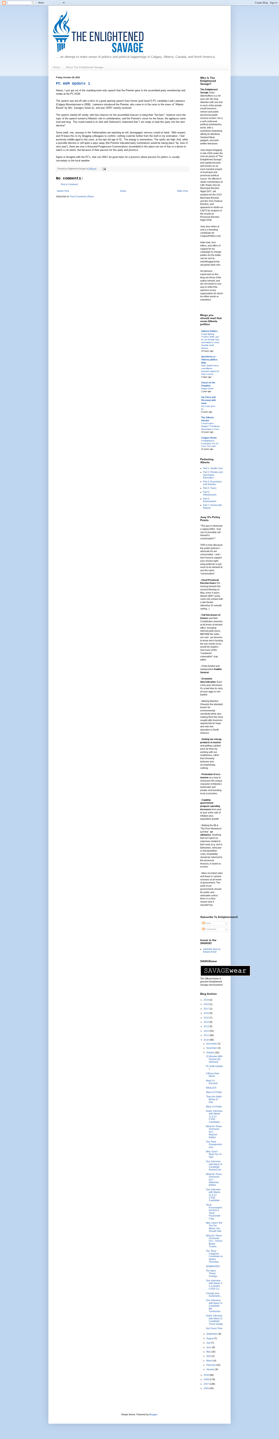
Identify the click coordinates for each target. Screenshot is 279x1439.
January (210, 1369)
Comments (210, 929)
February (211, 1365)
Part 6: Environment (209, 500)
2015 (207, 1017)
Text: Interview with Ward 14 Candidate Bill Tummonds (214, 1306)
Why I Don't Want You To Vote (214, 1154)
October (210, 1052)
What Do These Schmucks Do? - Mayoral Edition (214, 1132)
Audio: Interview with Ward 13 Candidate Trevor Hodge (214, 1319)
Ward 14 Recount (212, 1082)
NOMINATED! (213, 1266)
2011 (207, 1035)
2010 (207, 1040)
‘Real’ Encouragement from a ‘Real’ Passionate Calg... (214, 1212)
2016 (207, 1013)
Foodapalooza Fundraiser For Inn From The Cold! (209, 443)
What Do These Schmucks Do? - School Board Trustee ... (214, 1241)
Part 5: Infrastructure (210, 493)
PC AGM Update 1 (73, 83)
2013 (207, 1026)
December (212, 1043)
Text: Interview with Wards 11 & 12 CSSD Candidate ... (214, 1195)
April (209, 1356)
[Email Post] (104, 168)
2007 (207, 1384)
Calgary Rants (209, 437)
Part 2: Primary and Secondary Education (213, 475)
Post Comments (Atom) (82, 196)
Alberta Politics (209, 331)
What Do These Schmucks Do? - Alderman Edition (214, 1180)
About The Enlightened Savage (84, 67)
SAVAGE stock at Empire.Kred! (211, 950)
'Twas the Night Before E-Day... (213, 1099)
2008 (207, 1379)
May (208, 1351)
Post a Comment (69, 184)
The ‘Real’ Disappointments (214, 1144)
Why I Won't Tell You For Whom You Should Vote (214, 1227)
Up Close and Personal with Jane (208, 400)
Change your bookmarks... (214, 1294)
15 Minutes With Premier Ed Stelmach (214, 1059)
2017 (207, 1008)
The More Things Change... (212, 1273)
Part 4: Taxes (209, 488)
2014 (207, 1022)
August (210, 1338)
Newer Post (63, 191)
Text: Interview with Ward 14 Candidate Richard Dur (214, 1165)
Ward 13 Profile (214, 1092)
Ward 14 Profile (214, 1106)
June (209, 1347)
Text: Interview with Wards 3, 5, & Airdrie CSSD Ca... (214, 1284)
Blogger (153, 1414)
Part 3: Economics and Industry (212, 483)
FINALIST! (211, 1088)
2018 (207, 1004)
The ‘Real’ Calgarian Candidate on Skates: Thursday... (214, 1256)
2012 (207, 1031)
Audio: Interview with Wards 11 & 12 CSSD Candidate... (214, 1116)
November (212, 1048)
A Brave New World (212, 1074)
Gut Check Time (214, 1328)
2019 (207, 1000)
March (209, 1360)
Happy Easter (207, 388)
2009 (207, 1375)
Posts (208, 923)
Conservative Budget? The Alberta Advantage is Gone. (210, 426)
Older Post (182, 191)
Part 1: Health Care (213, 468)
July (208, 1342)
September (212, 1334)
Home (56, 67)
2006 (207, 1388)
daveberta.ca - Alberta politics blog (209, 359)
